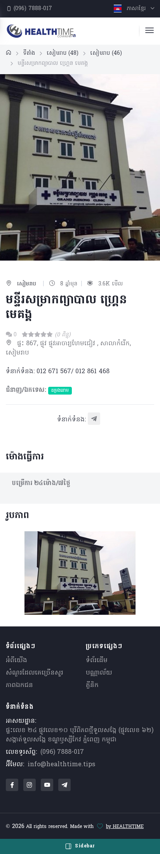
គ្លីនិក (92, 685)
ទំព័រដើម (97, 660)
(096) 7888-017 (32, 9)
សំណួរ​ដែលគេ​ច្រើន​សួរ (34, 673)
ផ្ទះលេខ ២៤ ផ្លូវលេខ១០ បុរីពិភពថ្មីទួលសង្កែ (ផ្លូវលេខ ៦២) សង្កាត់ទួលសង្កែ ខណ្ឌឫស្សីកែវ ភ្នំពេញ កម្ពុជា (79, 735)
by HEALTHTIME (125, 826)
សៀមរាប (62, 53)
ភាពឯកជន (19, 685)
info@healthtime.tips (61, 764)
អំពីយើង (16, 660)
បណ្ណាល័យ (99, 673)
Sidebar (84, 846)
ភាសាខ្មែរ (136, 9)
